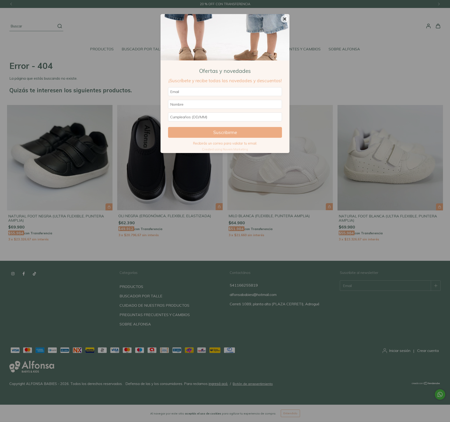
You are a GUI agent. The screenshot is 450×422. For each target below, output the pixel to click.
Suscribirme (225, 132)
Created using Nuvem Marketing (225, 149)
